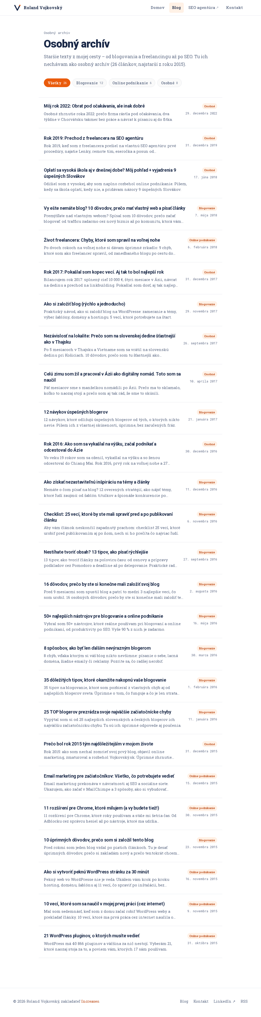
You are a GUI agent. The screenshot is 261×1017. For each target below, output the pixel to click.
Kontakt (234, 7)
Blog (176, 7)
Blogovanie (89, 82)
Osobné (169, 82)
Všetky (57, 82)
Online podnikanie (131, 82)
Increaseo (90, 1001)
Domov (158, 7)
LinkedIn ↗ (225, 1001)
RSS (244, 1001)
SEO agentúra (203, 7)
